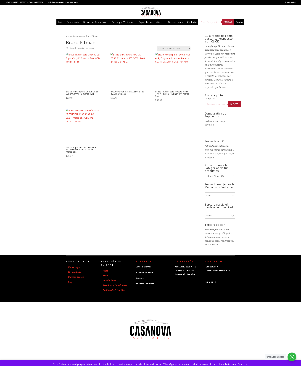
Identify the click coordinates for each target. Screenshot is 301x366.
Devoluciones (109, 280)
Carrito (239, 22)
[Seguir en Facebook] (206, 287)
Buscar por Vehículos (122, 22)
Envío (105, 275)
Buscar (228, 22)
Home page (74, 267)
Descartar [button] (243, 364)
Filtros (209, 195)
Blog (70, 282)
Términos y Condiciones (115, 285)
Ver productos (75, 272)
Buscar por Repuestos (94, 22)
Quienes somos (176, 22)
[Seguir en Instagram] (212, 287)
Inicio (60, 22)
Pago (105, 270)
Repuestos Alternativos (150, 22)
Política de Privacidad (114, 290)
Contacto (192, 22)
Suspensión (78, 36)
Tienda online (73, 22)
